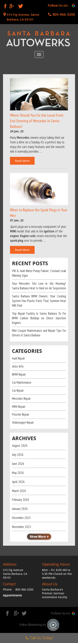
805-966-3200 (64, 14)
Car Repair (18, 390)
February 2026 (20, 499)
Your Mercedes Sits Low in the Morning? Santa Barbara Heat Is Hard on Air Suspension (39, 285)
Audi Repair (18, 358)
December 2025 (21, 518)
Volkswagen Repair (23, 422)
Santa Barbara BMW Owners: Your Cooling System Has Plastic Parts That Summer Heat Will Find (39, 301)
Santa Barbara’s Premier (52, 591)
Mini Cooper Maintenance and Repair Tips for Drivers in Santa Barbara (39, 332)
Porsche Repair (20, 414)
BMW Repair (19, 374)
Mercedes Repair (21, 398)
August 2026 (19, 445)
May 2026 (18, 472)
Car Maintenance (21, 382)
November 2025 (21, 527)
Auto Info (18, 366)
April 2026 (18, 482)
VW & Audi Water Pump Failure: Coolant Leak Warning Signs (39, 273)
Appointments (12, 595)
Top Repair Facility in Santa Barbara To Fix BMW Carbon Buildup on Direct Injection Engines (39, 318)
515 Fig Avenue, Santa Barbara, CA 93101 (23, 16)
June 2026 (18, 463)
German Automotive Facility (54, 595)
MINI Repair (18, 406)
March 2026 (19, 491)
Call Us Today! (41, 638)
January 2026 (20, 508)
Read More (22, 161)
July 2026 (17, 454)
